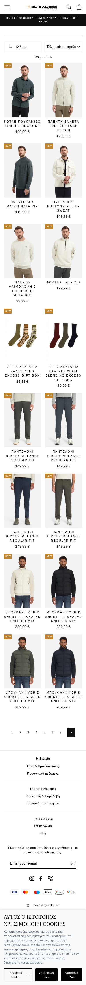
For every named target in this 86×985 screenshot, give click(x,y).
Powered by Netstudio (46, 905)
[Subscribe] (73, 863)
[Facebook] (40, 878)
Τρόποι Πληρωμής (43, 788)
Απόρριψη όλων (46, 975)
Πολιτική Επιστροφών (43, 803)
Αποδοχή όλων (71, 975)
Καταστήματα (43, 818)
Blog (43, 833)
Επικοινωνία (43, 826)
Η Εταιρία (43, 758)
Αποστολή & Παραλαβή (43, 796)
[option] (43, 20)
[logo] (42, 7)
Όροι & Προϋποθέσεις (43, 766)
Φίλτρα (21, 47)
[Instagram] (31, 878)
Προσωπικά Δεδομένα (43, 773)
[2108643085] (50, 879)
